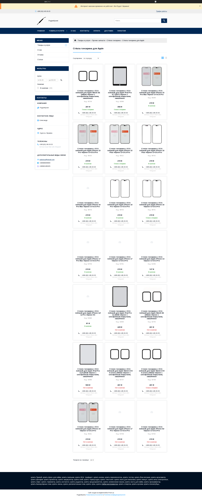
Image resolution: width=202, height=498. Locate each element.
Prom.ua (111, 493)
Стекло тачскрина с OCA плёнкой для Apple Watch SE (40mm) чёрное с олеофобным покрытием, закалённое (151, 315)
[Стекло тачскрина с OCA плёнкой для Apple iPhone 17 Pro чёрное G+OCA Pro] (120, 412)
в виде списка (166, 58)
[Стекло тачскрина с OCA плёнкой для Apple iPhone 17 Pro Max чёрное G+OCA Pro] (88, 242)
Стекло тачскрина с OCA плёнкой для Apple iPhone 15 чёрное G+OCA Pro (88, 429)
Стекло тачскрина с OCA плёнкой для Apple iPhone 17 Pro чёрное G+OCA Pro (119, 429)
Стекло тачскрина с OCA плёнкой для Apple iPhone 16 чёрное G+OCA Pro (151, 204)
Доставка (108, 31)
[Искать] (164, 20)
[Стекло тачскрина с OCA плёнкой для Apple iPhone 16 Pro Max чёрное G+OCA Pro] (88, 188)
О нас (73, 31)
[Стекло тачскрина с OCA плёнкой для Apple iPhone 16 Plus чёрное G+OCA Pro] (152, 134)
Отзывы (40, 55)
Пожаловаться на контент (94, 495)
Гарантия (121, 31)
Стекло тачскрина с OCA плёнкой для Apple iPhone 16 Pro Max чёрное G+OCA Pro (88, 204)
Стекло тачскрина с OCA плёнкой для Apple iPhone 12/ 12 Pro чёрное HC (88, 313)
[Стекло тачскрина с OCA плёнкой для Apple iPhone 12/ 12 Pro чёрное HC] (88, 296)
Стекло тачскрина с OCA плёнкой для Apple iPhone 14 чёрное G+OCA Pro (151, 259)
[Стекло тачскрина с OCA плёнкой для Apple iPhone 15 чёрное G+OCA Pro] (88, 412)
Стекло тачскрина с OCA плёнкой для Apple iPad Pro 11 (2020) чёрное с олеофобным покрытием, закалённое (120, 315)
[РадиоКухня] (40, 25)
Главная (41, 31)
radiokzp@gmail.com (47, 159)
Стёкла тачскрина (114, 40)
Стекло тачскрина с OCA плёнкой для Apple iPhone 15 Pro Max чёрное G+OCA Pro (151, 92)
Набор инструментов (110, 484)
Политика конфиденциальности (114, 495)
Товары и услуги (56, 31)
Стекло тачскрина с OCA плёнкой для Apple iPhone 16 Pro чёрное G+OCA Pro (119, 204)
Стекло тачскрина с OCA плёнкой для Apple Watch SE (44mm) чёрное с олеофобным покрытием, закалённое (88, 94)
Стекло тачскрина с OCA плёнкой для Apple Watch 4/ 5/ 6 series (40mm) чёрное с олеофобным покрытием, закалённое (120, 372)
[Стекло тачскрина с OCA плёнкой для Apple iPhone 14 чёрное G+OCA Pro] (152, 242)
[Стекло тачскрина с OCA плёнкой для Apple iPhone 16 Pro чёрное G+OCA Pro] (120, 188)
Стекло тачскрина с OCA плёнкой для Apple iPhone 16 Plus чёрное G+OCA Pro (151, 150)
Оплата (96, 31)
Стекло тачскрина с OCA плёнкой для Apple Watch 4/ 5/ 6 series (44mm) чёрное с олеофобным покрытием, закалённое (151, 372)
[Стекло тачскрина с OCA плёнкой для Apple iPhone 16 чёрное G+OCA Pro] (152, 188)
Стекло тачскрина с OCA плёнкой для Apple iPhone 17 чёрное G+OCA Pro (119, 259)
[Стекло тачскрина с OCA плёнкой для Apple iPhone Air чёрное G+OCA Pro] (152, 412)
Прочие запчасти (98, 40)
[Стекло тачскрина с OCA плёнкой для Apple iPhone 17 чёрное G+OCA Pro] (120, 242)
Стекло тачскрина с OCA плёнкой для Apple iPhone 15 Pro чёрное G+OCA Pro (88, 150)
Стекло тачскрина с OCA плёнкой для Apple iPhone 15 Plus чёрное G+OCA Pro (119, 150)
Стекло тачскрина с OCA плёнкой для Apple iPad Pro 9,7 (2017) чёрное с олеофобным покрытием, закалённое (120, 94)
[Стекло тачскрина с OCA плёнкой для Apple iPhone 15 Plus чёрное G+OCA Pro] (120, 134)
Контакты (84, 31)
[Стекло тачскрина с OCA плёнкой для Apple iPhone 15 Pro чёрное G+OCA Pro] (88, 134)
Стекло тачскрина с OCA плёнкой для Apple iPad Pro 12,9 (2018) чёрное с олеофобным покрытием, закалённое (88, 372)
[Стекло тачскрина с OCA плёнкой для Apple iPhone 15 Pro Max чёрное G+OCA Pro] (152, 76)
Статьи (40, 59)
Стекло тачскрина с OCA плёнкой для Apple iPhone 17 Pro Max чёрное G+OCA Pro (88, 259)
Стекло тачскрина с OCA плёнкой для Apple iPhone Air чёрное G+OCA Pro (151, 429)
